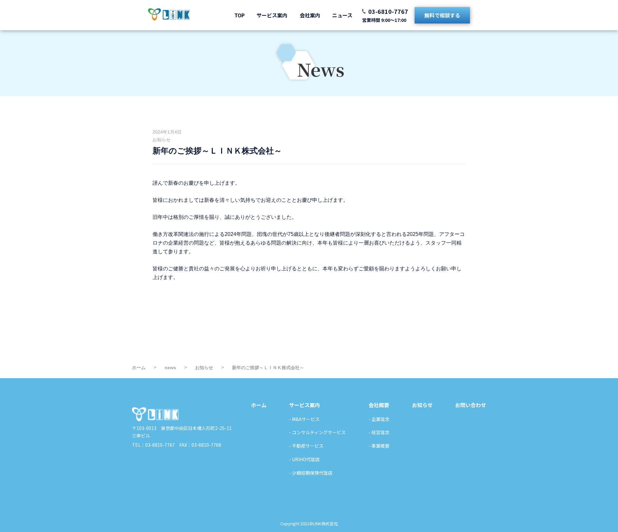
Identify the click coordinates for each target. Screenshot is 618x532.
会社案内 (310, 15)
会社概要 (379, 405)
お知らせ (162, 139)
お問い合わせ (470, 405)
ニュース (342, 15)
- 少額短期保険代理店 (310, 473)
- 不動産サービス (306, 446)
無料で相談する (442, 15)
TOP (239, 15)
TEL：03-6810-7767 (153, 445)
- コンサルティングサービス (317, 432)
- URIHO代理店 (304, 459)
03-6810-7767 (388, 11)
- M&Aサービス (304, 419)
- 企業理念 (379, 419)
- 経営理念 (379, 432)
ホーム (259, 405)
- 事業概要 (379, 446)
